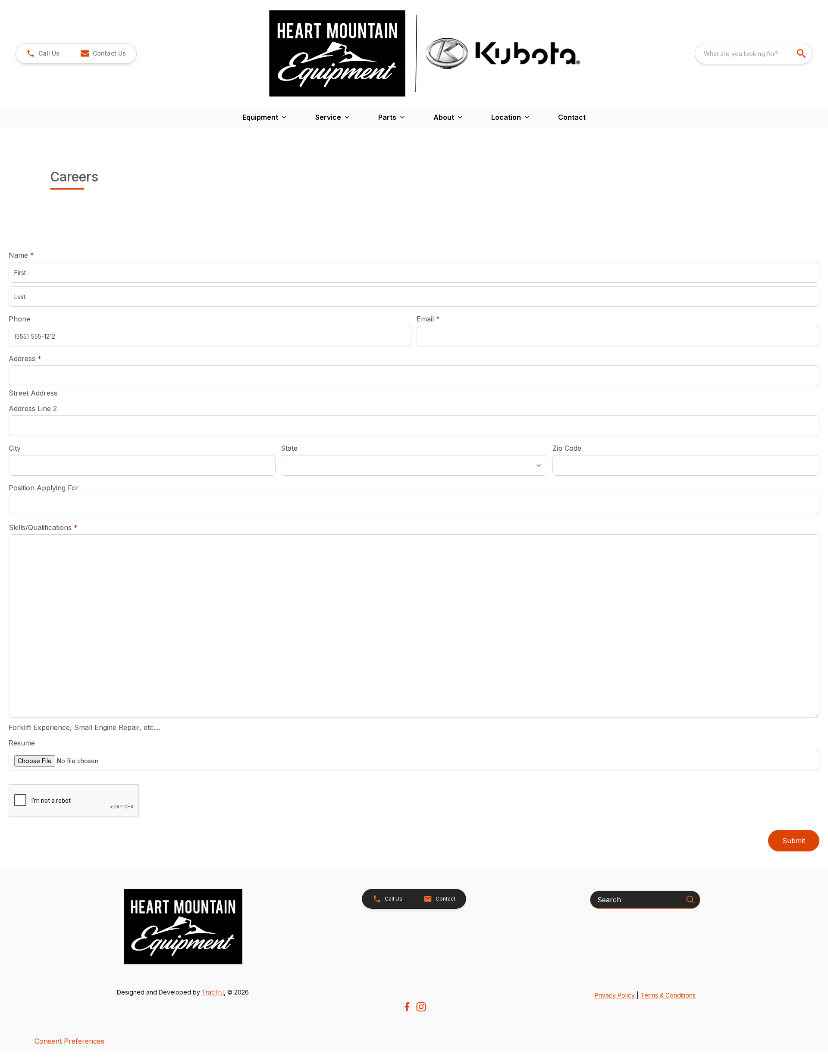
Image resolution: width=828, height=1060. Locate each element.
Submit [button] (793, 840)
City (15, 448)
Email (442, 318)
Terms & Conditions (668, 995)
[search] (802, 53)
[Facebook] (406, 1007)
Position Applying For (44, 487)
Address (25, 358)
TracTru (213, 992)
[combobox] (753, 53)
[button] (43, 53)
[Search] (690, 899)
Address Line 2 (33, 408)
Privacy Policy (615, 995)
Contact (572, 117)
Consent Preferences (69, 1041)
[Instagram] (421, 1007)
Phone (19, 319)
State (289, 448)
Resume (22, 743)
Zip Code (566, 448)
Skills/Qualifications (43, 527)
